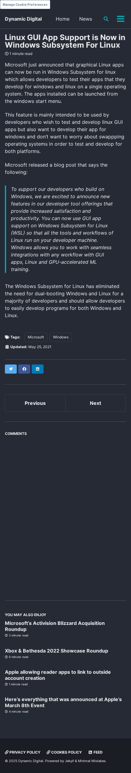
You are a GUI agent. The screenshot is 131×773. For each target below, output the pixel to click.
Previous (35, 403)
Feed (98, 752)
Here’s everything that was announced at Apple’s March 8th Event (63, 702)
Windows (61, 337)
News (85, 19)
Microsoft (36, 337)
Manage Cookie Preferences (25, 4)
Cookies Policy (66, 752)
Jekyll (69, 761)
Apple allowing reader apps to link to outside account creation (58, 675)
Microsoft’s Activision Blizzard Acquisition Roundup (55, 626)
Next (95, 403)
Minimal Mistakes (92, 761)
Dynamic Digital (23, 19)
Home (62, 19)
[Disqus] (65, 515)
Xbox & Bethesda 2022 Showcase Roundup (56, 651)
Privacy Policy (25, 752)
